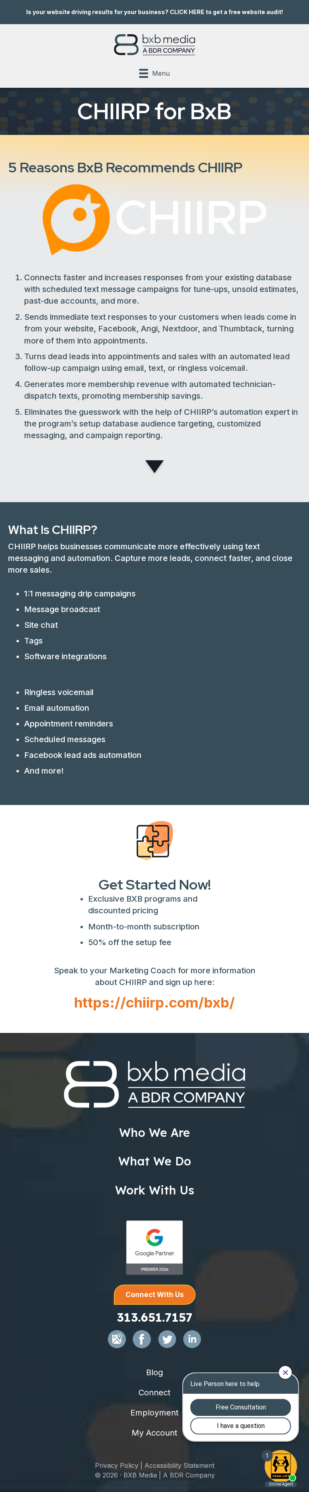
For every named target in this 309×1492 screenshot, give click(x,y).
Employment (154, 1413)
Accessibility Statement (179, 1465)
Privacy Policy (116, 1465)
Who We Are (154, 1132)
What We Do (154, 1161)
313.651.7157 (155, 1317)
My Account (154, 1433)
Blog (154, 1372)
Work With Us (154, 1190)
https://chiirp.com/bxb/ (154, 1002)
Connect (154, 1392)
